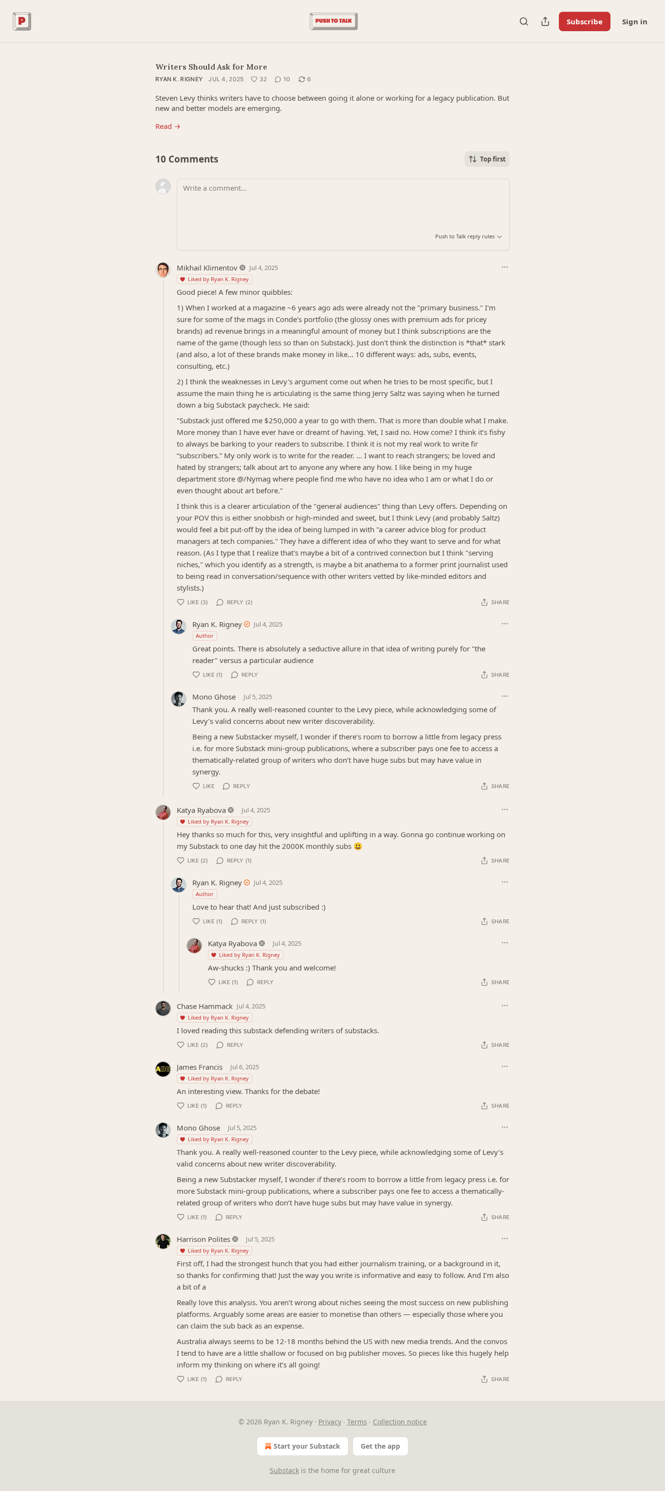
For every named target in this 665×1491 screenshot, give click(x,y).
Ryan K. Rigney (179, 79)
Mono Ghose (214, 696)
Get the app (380, 1446)
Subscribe (585, 21)
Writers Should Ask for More (211, 67)
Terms (357, 1421)
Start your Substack (307, 1446)
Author (205, 635)
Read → (168, 126)
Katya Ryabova (201, 810)
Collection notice (400, 1421)
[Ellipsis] (505, 267)
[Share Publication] (545, 21)
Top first (493, 159)
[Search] (524, 21)
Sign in (634, 21)
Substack (284, 1470)
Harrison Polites (203, 1239)
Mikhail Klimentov (207, 267)
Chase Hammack (205, 1006)
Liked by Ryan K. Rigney (218, 279)
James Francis (199, 1067)
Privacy (329, 1421)
